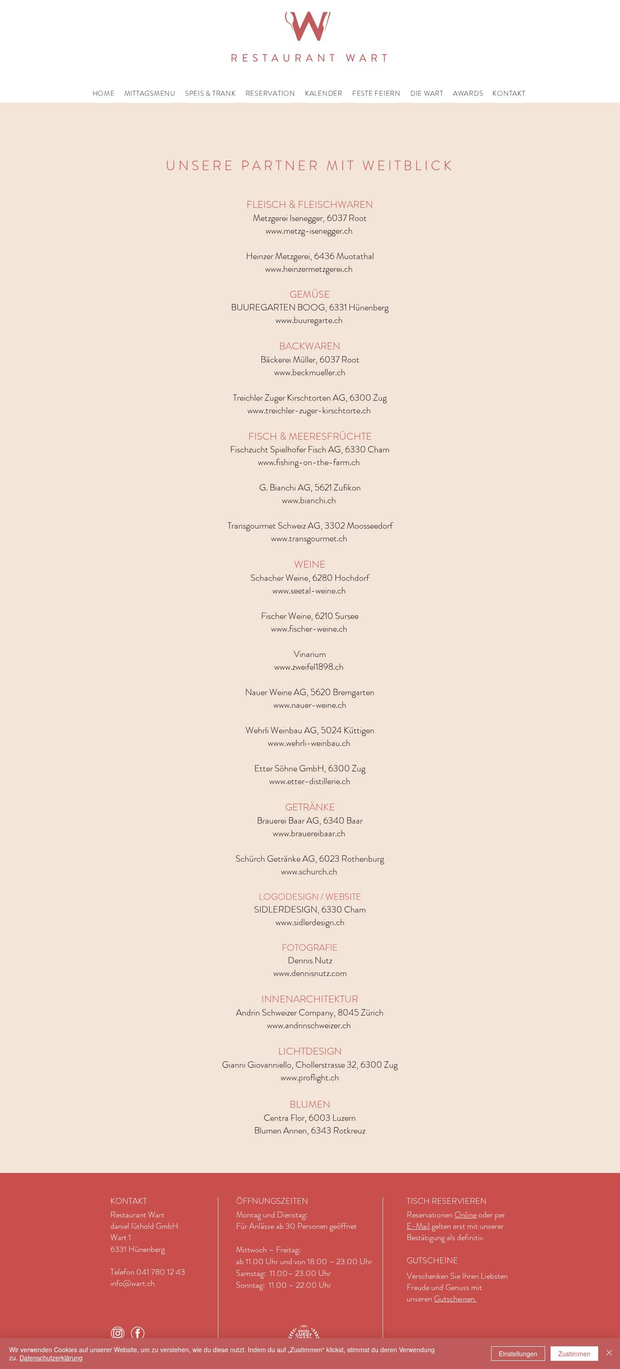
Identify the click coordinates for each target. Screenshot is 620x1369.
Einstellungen (518, 1353)
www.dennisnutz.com (310, 973)
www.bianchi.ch (309, 500)
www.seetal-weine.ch (309, 590)
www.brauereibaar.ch (309, 833)
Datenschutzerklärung (51, 1357)
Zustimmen (574, 1353)
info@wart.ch (132, 1283)
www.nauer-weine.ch (309, 704)
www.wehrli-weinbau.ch (309, 743)
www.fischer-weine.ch (309, 628)
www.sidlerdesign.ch (310, 922)
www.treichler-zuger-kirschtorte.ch (309, 410)
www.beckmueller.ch (309, 372)
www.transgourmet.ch (309, 538)
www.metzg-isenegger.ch (309, 230)
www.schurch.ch (309, 871)
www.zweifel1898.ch (309, 666)
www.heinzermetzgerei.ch (309, 268)
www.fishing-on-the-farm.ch (309, 462)
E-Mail (418, 1226)
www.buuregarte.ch (309, 320)
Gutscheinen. (455, 1299)
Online (465, 1215)
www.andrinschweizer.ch (309, 1025)
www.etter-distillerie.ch (309, 781)
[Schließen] (609, 1353)
